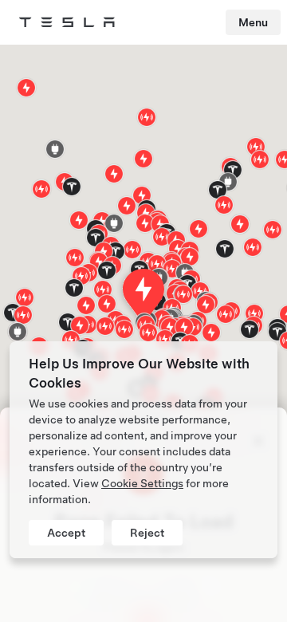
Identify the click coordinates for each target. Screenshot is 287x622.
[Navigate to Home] (67, 22)
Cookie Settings (142, 483)
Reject (147, 532)
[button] (55, 149)
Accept (66, 532)
